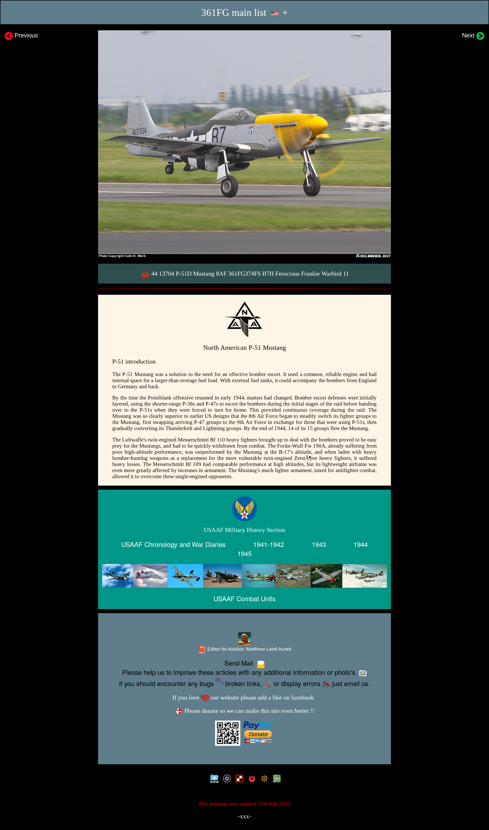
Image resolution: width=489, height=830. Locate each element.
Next (469, 35)
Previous (25, 35)
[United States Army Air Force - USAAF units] (244, 576)
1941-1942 (268, 544)
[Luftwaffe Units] (238, 779)
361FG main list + (244, 12)
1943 (319, 544)
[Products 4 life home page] (275, 779)
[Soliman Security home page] (250, 779)
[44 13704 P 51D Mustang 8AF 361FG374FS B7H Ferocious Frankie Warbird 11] (244, 144)
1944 (361, 544)
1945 (244, 553)
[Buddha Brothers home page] (263, 779)
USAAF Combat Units (244, 598)
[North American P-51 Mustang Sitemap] (213, 779)
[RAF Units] (225, 779)
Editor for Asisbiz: (248, 649)
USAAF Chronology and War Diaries (173, 544)
